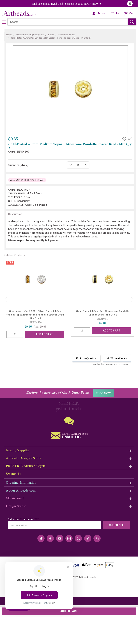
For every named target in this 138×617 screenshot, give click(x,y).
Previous (5, 299)
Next (132, 299)
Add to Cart (44, 334)
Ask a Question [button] (88, 358)
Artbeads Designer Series (23, 458)
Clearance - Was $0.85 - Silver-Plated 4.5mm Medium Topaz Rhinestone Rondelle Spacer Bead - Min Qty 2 (36, 315)
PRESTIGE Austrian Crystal (26, 465)
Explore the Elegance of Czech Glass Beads (57, 392)
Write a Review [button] (119, 358)
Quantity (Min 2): (18, 165)
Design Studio (16, 506)
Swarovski (13, 473)
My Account (15, 498)
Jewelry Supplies (17, 450)
